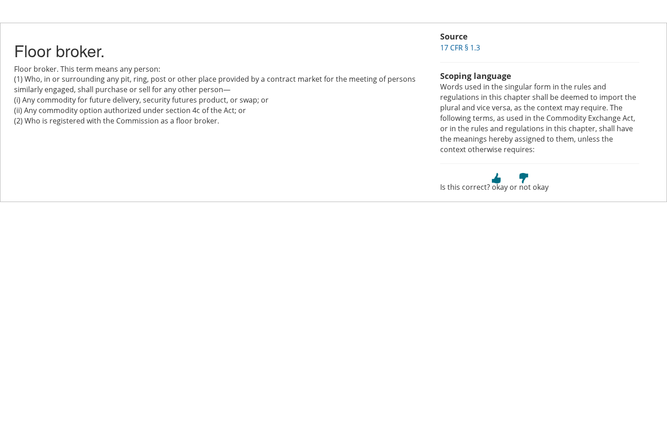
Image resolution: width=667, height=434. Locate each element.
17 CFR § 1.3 (460, 48)
